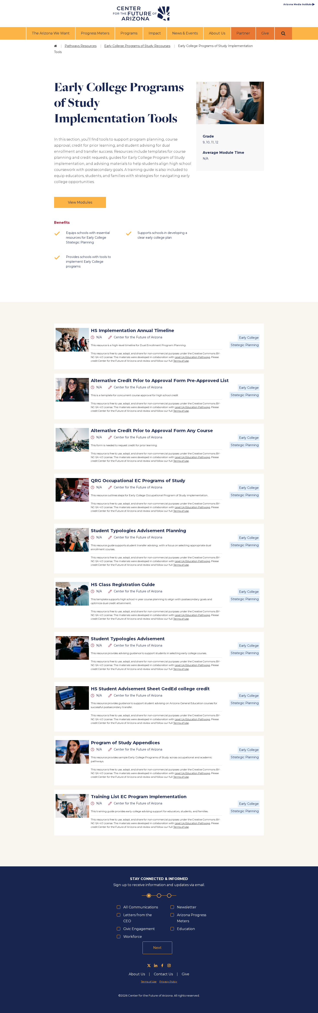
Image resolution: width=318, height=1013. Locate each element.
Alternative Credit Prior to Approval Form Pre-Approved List (160, 380)
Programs (128, 33)
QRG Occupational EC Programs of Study (138, 480)
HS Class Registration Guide (123, 584)
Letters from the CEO (137, 918)
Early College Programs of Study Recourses (137, 46)
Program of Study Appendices (125, 742)
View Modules (80, 202)
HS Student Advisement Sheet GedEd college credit (150, 688)
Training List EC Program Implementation (138, 796)
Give (265, 33)
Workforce (132, 937)
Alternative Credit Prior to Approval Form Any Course (152, 430)
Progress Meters (95, 33)
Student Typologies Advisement (128, 638)
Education (186, 929)
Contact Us (163, 974)
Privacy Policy (168, 981)
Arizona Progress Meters (191, 918)
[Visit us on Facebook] (162, 965)
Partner (243, 33)
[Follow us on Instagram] (169, 965)
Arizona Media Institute (299, 4)
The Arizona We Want (51, 33)
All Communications (140, 907)
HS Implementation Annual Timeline (132, 330)
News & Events (185, 33)
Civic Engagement (139, 929)
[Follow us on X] (149, 965)
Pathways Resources (80, 46)
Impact (155, 33)
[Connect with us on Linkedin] (155, 965)
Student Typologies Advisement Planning (138, 530)
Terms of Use (181, 360)
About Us (217, 33)
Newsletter (186, 907)
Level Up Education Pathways (192, 357)
